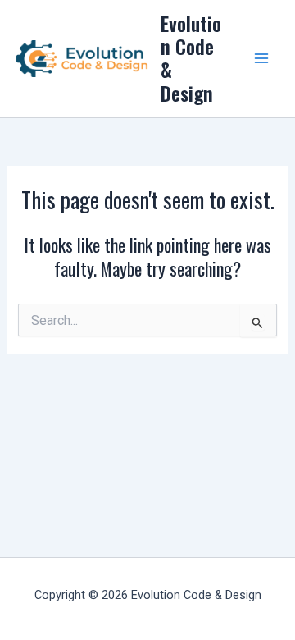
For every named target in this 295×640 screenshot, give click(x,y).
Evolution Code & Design (191, 58)
